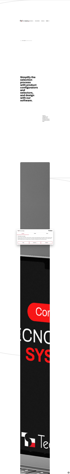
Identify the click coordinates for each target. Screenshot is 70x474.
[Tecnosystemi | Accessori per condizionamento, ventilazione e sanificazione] (25, 21)
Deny (23, 242)
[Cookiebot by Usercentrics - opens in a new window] (48, 230)
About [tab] (47, 233)
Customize (34, 242)
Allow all (46, 242)
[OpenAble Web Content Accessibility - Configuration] (68, 472)
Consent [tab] (23, 233)
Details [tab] (35, 233)
